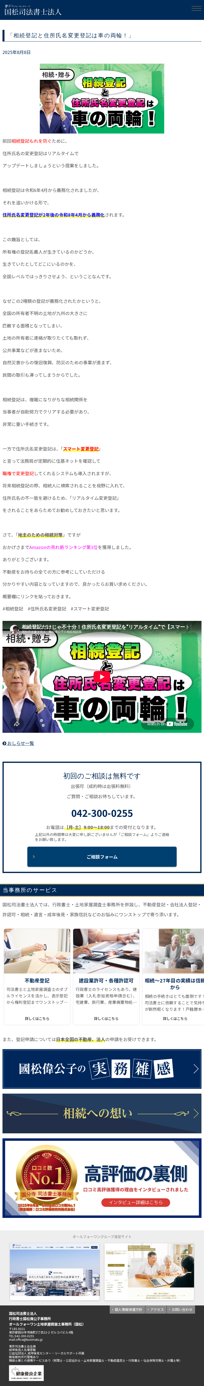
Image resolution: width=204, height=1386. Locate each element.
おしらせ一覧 (20, 743)
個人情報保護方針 (129, 1309)
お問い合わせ (182, 1309)
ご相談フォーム (102, 856)
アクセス (157, 1309)
